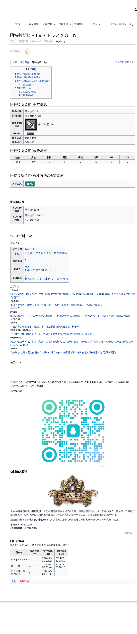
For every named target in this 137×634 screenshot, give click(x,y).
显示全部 (29, 249)
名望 (32, 269)
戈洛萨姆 (31, 326)
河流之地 (61, 315)
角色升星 (61, 305)
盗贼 (48, 253)
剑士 (27, 253)
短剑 (30, 278)
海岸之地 (43, 315)
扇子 (47, 278)
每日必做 (15, 305)
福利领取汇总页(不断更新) (102, 352)
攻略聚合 (79, 24)
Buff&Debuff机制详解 (98, 294)
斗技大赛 (15, 326)
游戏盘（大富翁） (29, 341)
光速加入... (129, 533)
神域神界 (99, 315)
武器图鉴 (24, 62)
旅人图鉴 (33, 24)
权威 (27, 269)
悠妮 (60, 326)
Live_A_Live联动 (19, 345)
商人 (32, 253)
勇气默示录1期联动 (91, 341)
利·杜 (46, 326)
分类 (13, 581)
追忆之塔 (36, 334)
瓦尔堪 (39, 326)
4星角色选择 (32, 294)
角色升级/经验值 (28, 305)
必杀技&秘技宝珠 (93, 305)
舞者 (64, 253)
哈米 (76, 326)
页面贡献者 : (15, 51)
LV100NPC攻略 (70, 334)
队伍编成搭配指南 (77, 294)
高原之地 (80, 315)
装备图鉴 (24, 581)
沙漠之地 (71, 315)
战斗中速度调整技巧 (119, 294)
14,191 (32, 385)
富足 (27, 266)
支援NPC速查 (49, 352)
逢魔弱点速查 (70, 352)
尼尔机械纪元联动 (110, 341)
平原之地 (33, 315)
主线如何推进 (46, 294)
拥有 (38, 269)
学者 (38, 253)
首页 (17, 24)
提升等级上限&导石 (47, 305)
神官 (54, 253)
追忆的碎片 (83, 352)
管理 (95, 24)
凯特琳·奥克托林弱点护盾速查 (26, 352)
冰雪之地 (24, 315)
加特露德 (53, 326)
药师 (59, 253)
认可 (48, 269)
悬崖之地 (52, 315)
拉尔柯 (70, 326)
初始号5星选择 (18, 294)
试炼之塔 (64, 24)
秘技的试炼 (25, 334)
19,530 (14, 385)
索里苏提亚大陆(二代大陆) (117, 315)
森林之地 (15, 315)
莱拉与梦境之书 (72, 341)
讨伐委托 (15, 334)
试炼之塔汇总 (85, 334)
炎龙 (65, 326)
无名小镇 (15, 341)
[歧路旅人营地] (73, 491)
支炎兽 (59, 352)
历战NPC (45, 334)
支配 (43, 269)
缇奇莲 (23, 326)
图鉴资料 (48, 24)
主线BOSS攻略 (60, 294)
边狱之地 (90, 315)
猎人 (43, 253)
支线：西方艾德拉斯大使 (51, 341)
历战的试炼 (56, 334)
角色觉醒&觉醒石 (75, 305)
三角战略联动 (126, 341)
